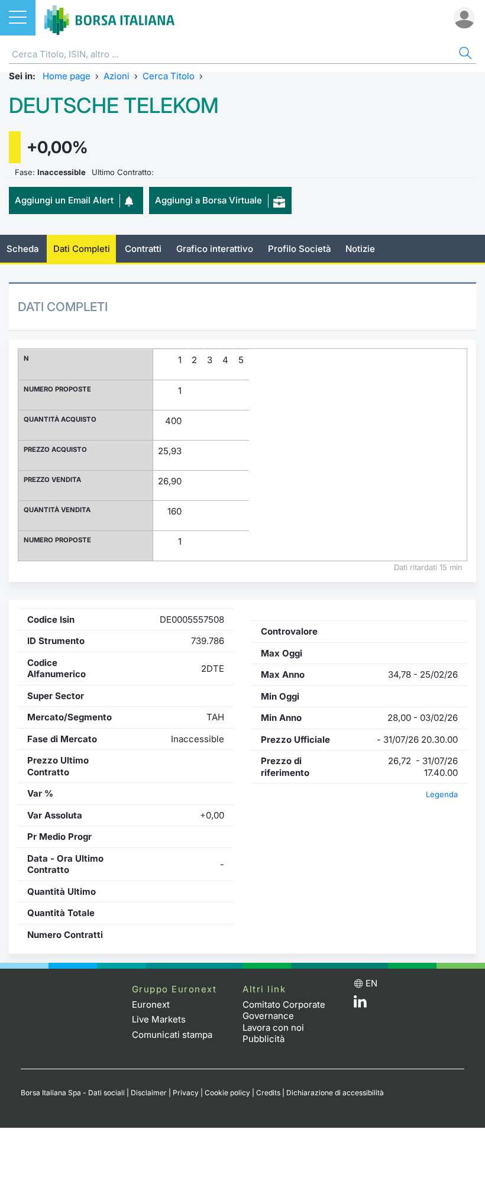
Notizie (360, 248)
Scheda (22, 248)
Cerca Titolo (169, 76)
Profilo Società (299, 248)
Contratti (143, 248)
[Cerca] (464, 55)
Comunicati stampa (172, 1034)
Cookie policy (227, 1092)
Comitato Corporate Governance (283, 1010)
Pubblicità (263, 1038)
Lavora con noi (273, 1027)
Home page (66, 76)
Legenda (442, 794)
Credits (268, 1092)
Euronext (151, 1004)
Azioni (117, 76)
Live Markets (159, 1019)
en (371, 983)
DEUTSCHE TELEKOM (114, 105)
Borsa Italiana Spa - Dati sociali (73, 1092)
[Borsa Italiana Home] (109, 17)
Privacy (186, 1092)
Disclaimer (149, 1092)
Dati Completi (81, 248)
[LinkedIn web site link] (360, 1004)
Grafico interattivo (214, 248)
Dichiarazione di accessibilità (335, 1092)
